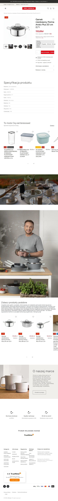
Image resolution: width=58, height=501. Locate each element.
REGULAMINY (24, 464)
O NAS (13, 452)
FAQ (30, 453)
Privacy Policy (7, 492)
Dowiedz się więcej (39, 392)
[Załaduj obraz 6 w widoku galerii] (30, 46)
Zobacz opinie (14, 480)
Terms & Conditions (22, 492)
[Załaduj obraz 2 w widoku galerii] (11, 46)
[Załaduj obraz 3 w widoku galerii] (15, 46)
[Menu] (5, 8)
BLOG (13, 458)
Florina (5, 13)
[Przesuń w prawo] (29, 30)
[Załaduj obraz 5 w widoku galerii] (25, 46)
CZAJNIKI (6, 466)
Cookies (14, 492)
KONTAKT (14, 454)
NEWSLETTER (15, 456)
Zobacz (52, 125)
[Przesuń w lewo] (29, 163)
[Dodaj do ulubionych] (53, 19)
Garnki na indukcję (12, 13)
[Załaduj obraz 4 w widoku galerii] (20, 46)
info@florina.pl (10, 4)
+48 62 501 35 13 (24, 4)
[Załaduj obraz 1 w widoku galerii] (6, 46)
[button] (48, 8)
